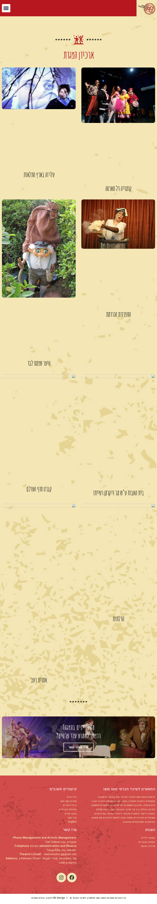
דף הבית (72, 797)
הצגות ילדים (148, 838)
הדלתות (118, 618)
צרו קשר (72, 817)
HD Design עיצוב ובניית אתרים (48, 897)
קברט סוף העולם (38, 488)
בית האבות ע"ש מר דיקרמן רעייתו (118, 492)
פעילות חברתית (68, 809)
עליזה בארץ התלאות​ (38, 174)
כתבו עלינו (71, 813)
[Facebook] (72, 877)
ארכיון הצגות (148, 846)
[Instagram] (61, 877)
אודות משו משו (68, 801)
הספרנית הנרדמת (118, 314)
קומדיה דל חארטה (118, 188)
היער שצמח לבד (38, 363)
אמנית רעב (39, 679)
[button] (6, 8)
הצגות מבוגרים (147, 842)
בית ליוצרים (70, 805)
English (72, 822)
